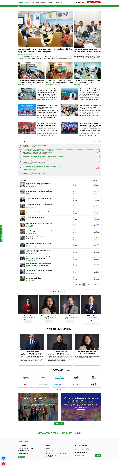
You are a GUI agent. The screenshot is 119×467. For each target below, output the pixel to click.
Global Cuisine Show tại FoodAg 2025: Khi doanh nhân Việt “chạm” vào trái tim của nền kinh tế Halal (90, 125)
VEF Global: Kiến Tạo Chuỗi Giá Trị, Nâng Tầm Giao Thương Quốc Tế (47, 90)
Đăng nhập (97, 2)
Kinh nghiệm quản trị (79, 54)
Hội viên (34, 6)
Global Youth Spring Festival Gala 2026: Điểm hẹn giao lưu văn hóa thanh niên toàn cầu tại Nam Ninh (46, 125)
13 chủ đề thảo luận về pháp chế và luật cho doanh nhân (38, 198)
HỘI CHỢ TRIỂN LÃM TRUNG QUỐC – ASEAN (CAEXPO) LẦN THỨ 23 (56, 2)
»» (98, 284)
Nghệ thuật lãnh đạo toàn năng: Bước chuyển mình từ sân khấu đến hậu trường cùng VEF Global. (87, 51)
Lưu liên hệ (28, 321)
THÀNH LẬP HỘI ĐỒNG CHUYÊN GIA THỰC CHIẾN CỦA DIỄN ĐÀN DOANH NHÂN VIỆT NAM (43, 156)
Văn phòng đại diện (95, 6)
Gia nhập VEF (90, 2)
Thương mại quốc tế (82, 6)
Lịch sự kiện (55, 6)
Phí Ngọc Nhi (96, 224)
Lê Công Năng (96, 184)
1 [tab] (57, 389)
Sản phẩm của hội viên (67, 6)
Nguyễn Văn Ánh (95, 205)
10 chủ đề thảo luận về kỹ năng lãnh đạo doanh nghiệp (38, 211)
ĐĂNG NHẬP (1, 238)
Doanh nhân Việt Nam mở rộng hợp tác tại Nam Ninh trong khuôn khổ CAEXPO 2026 (47, 107)
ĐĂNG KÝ (1, 229)
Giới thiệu (25, 6)
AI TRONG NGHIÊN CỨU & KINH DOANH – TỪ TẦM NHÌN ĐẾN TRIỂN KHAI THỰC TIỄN (42, 166)
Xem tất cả (97, 142)
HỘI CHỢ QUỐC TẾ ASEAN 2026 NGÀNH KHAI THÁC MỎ (35, 161)
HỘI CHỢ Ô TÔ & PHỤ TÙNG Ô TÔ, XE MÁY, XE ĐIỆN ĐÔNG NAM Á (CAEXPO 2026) (41, 172)
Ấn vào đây (21, 457)
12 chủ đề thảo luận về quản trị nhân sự (35, 217)
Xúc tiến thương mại (30, 200)
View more (38, 409)
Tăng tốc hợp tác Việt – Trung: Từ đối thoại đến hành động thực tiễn (90, 106)
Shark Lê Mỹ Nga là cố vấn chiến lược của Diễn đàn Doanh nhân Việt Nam (89, 90)
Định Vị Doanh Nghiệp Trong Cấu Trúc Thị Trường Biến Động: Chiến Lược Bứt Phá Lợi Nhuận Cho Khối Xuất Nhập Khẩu (39, 191)
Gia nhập (60, 423)
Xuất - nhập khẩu (30, 280)
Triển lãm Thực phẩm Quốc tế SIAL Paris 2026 (40, 2)
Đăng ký (98, 455)
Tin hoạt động (44, 6)
